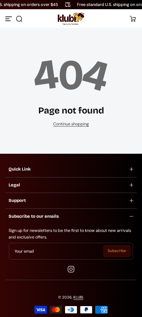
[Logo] (71, 19)
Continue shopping (71, 124)
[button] (19, 18)
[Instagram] (71, 269)
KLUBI (78, 297)
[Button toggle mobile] (9, 19)
